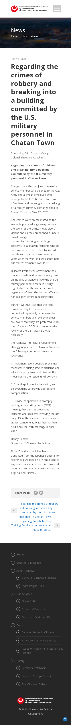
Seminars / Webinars (34, 668)
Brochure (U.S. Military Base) (39, 640)
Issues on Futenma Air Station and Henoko (42, 651)
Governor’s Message (28, 562)
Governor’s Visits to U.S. (36, 617)
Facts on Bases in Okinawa (38, 632)
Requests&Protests (33, 609)
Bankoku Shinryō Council (36, 676)
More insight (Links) (33, 586)
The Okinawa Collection (36, 684)
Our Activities (30, 601)
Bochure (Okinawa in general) (39, 577)
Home (20, 554)
